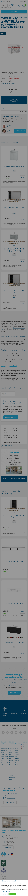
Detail (22, 177)
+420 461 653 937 (6, 1)
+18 (14, 512)
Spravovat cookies (5, 891)
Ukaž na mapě (8, 847)
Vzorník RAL (11, 773)
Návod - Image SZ (8, 445)
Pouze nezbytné (4, 894)
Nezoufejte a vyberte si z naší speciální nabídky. (14, 100)
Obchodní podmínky (5, 748)
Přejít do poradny (20, 130)
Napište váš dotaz (10, 802)
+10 (14, 245)
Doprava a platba (4, 756)
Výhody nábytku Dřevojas (17, 752)
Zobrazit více (16, 73)
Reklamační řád (4, 754)
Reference (17, 760)
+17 (14, 203)
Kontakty (2, 746)
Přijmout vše (12, 894)
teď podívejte (11, 685)
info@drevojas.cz (11, 798)
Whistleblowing (12, 775)
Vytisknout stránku (23, 17)
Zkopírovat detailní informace (8, 83)
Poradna (11, 746)
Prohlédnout (13, 692)
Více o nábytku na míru (10, 417)
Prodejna (11, 760)
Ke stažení (11, 762)
